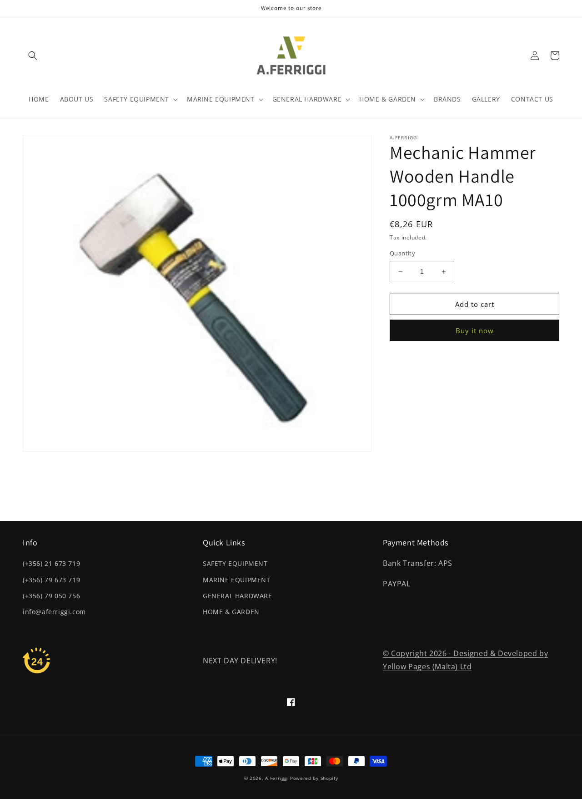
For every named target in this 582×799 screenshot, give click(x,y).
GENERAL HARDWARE (237, 595)
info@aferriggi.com (54, 611)
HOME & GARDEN (231, 611)
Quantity (402, 253)
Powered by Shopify (314, 778)
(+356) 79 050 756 (51, 595)
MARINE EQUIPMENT (237, 579)
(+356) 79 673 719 (51, 579)
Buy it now (475, 330)
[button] (33, 56)
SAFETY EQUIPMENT (235, 563)
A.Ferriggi (276, 778)
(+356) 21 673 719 (51, 563)
